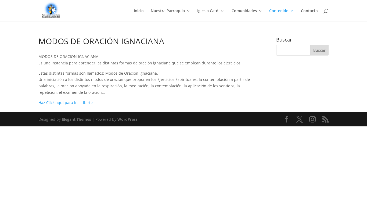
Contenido (279, 11)
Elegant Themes (76, 119)
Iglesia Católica (211, 11)
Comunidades (244, 11)
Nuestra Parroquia (168, 11)
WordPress (127, 119)
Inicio (139, 11)
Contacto (309, 11)
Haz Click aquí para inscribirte (65, 102)
